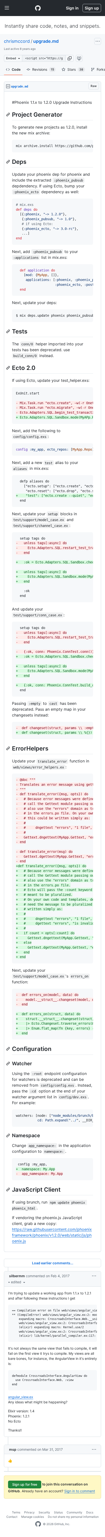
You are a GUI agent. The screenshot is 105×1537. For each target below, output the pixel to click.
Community (74, 1512)
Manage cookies (32, 1517)
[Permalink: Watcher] (8, 1063)
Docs (89, 1512)
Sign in (72, 8)
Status (58, 1512)
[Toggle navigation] (7, 8)
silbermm (17, 1276)
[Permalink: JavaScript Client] (8, 1189)
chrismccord (17, 41)
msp (12, 1449)
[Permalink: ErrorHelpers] (8, 748)
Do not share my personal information (73, 1517)
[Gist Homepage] (38, 8)
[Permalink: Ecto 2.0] (8, 367)
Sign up (92, 8)
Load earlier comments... (52, 1263)
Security (44, 1512)
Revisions (43, 69)
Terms (16, 1512)
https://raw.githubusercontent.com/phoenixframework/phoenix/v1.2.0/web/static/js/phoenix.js (52, 1235)
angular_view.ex (20, 1397)
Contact (11, 1517)
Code (16, 69)
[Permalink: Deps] (8, 161)
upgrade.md (46, 41)
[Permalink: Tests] (8, 331)
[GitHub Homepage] (38, 1524)
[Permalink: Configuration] (8, 1049)
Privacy (29, 1512)
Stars (75, 69)
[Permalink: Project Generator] (8, 114)
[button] (69, 58)
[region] (52, 672)
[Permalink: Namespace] (8, 1135)
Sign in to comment (79, 1491)
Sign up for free (24, 1484)
